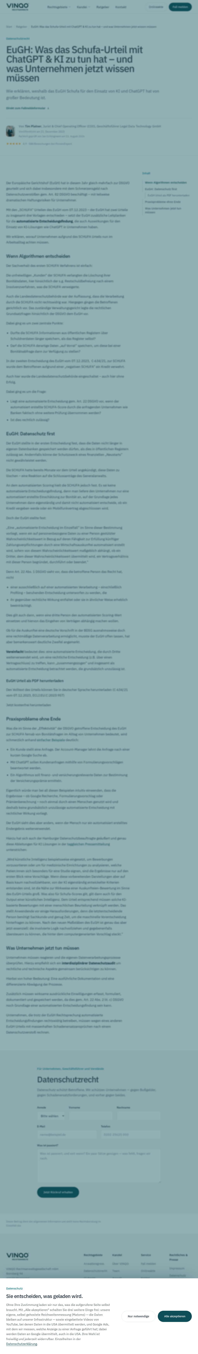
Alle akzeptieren (174, 1316)
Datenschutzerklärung (21, 1344)
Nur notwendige (138, 1316)
